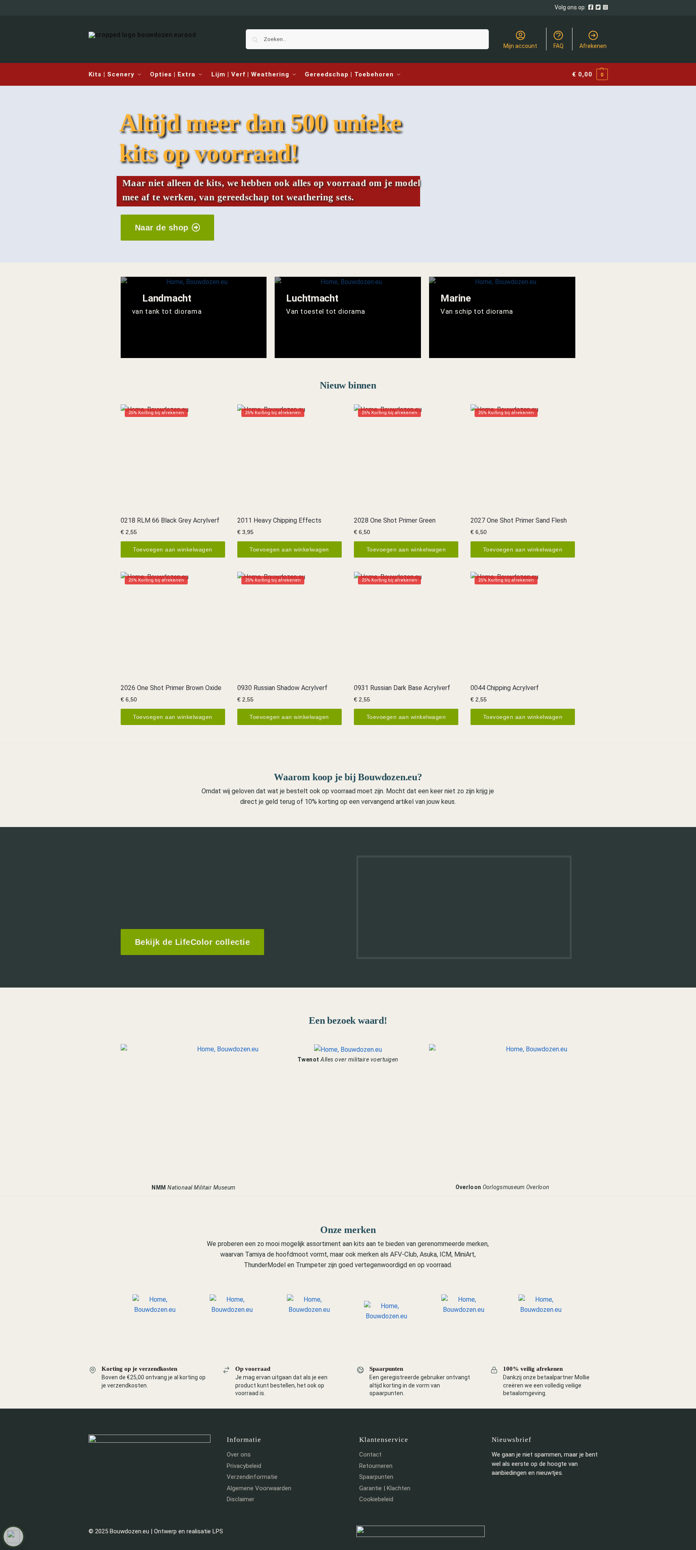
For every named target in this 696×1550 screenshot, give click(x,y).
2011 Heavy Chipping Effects (279, 520)
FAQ (558, 46)
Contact (370, 1454)
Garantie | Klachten (384, 1488)
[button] (590, 74)
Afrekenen (593, 46)
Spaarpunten (376, 1477)
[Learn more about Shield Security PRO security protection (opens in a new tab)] (13, 1536)
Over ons (239, 1454)
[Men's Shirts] (194, 317)
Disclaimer (240, 1499)
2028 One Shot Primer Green (395, 520)
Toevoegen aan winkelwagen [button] (172, 549)
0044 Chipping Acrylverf (505, 688)
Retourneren (375, 1466)
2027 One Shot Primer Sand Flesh (519, 520)
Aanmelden (508, 1489)
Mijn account (520, 46)
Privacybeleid (244, 1466)
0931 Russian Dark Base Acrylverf (402, 688)
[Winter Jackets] (502, 317)
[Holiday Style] (348, 317)
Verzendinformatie (252, 1477)
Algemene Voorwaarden (259, 1488)
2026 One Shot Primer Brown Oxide (171, 688)
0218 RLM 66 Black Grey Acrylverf (170, 520)
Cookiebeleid (376, 1499)
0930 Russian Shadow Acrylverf (282, 688)
